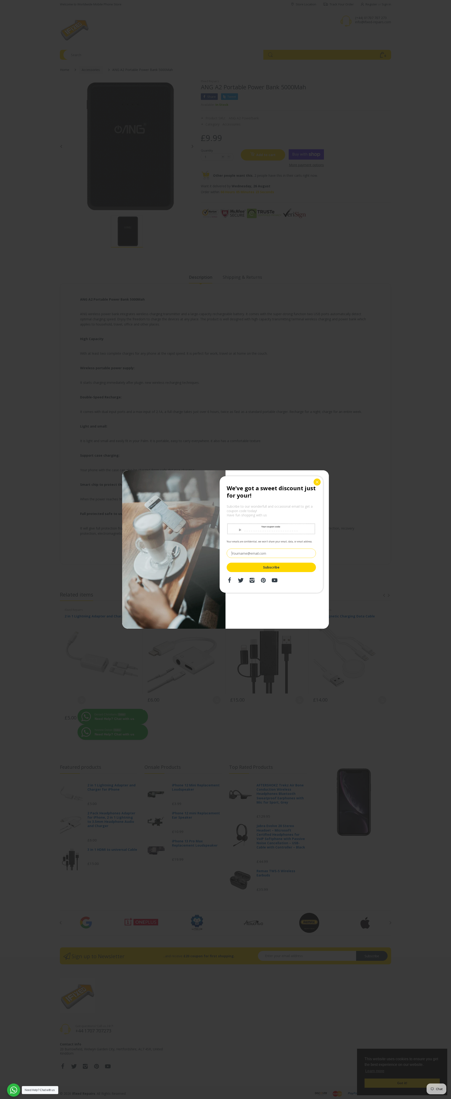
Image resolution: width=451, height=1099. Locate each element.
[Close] (317, 482)
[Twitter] (241, 581)
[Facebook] (229, 581)
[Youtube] (274, 581)
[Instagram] (252, 581)
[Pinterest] (263, 581)
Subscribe (271, 567)
